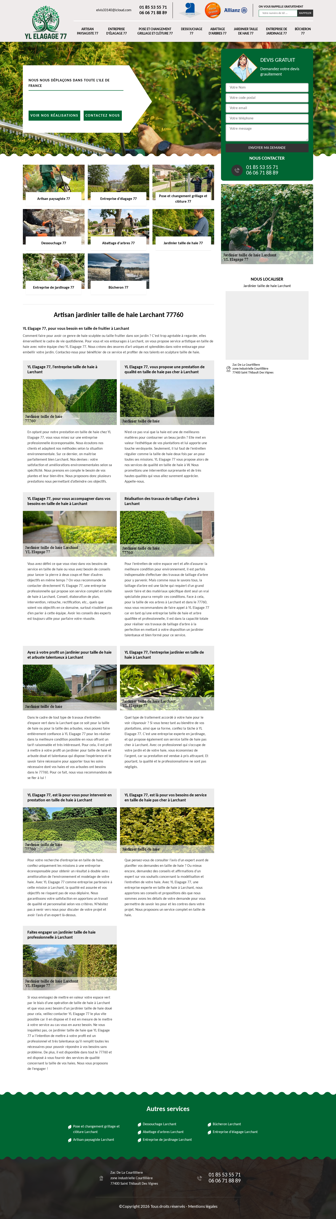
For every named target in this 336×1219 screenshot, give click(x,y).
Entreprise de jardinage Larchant (167, 1140)
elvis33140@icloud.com (113, 10)
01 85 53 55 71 (153, 7)
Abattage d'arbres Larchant (163, 1132)
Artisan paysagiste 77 (87, 32)
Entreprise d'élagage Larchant (235, 1132)
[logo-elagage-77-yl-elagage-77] (43, 22)
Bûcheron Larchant (227, 1124)
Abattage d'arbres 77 (218, 32)
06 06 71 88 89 (153, 13)
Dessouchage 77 (191, 32)
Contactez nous (102, 115)
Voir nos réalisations (54, 115)
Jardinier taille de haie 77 (246, 32)
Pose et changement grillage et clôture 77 (155, 32)
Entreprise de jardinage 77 (276, 32)
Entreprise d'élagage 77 (116, 32)
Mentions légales (202, 1207)
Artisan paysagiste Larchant (93, 1140)
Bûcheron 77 (303, 32)
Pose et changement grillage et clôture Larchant (96, 1129)
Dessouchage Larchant (159, 1124)
